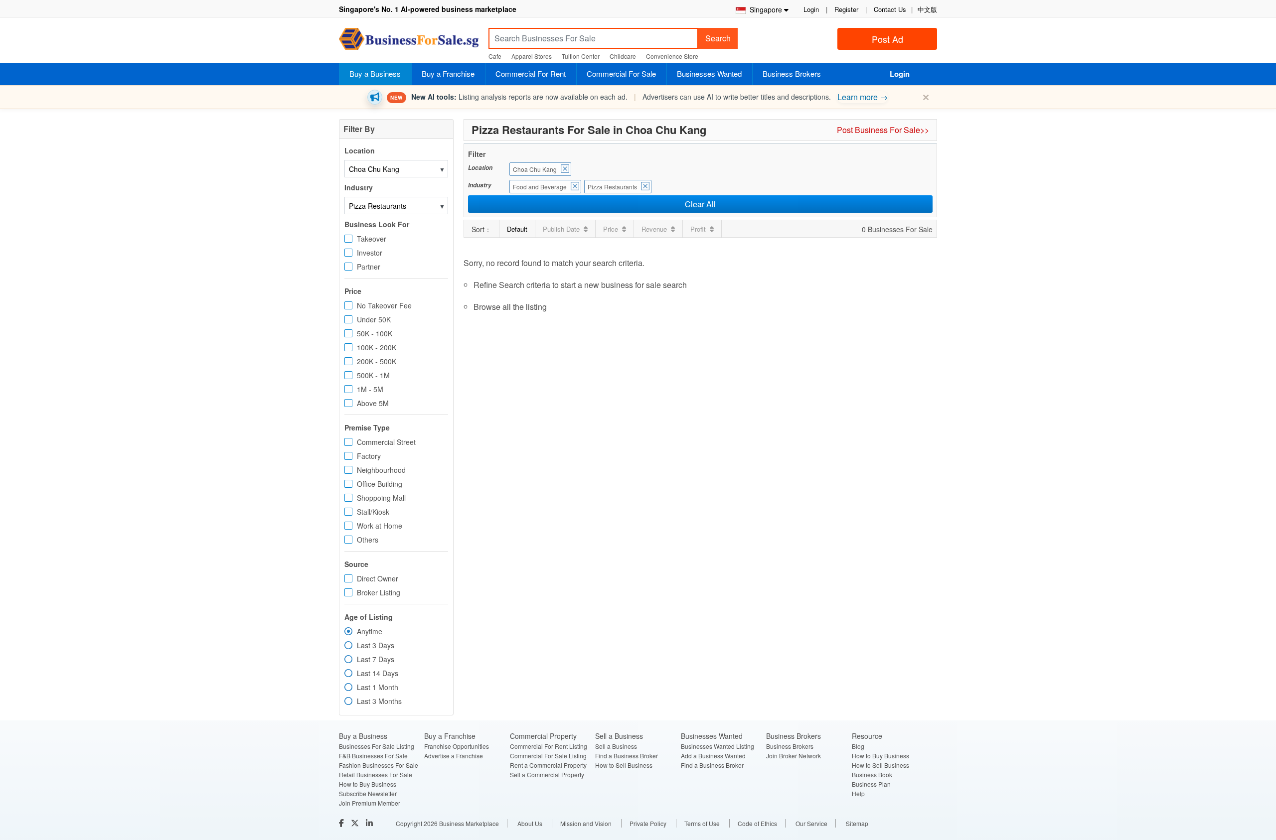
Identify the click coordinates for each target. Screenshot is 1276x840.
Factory (369, 456)
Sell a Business (616, 746)
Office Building (379, 484)
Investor (369, 253)
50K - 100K (374, 333)
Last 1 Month (377, 687)
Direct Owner (377, 578)
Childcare (623, 56)
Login (811, 9)
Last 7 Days (375, 659)
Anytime (369, 631)
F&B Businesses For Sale (373, 755)
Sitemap (857, 823)
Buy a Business (375, 73)
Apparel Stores (531, 56)
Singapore (764, 9)
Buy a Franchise (448, 73)
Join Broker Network (793, 755)
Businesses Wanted (709, 73)
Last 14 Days (377, 673)
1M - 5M (370, 389)
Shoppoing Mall (381, 498)
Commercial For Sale (621, 73)
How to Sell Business (623, 765)
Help (858, 793)
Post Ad (887, 38)
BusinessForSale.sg (408, 42)
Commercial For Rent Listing (548, 746)
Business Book (872, 774)
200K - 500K (376, 361)
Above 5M (373, 403)
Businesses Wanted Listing (717, 746)
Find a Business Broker (626, 755)
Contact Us (890, 9)
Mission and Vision (586, 823)
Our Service (811, 823)
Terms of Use (702, 823)
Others (367, 540)
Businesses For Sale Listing (376, 746)
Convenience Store (672, 56)
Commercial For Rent (530, 73)
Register (846, 9)
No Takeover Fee (384, 305)
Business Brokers (792, 73)
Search (718, 38)
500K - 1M (373, 375)
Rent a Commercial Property (548, 765)
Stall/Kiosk (373, 512)
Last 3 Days (375, 645)
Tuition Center (581, 56)
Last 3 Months (379, 701)
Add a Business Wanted (713, 755)
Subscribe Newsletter (368, 793)
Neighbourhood (381, 470)
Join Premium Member (369, 803)
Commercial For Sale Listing (548, 755)
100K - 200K (376, 347)
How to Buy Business (367, 784)
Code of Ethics (757, 823)
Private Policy (648, 823)
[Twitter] (356, 823)
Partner (368, 267)
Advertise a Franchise (453, 755)
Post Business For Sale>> (883, 130)
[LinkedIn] (370, 823)
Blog (858, 746)
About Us (529, 823)
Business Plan (871, 784)
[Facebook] (342, 823)
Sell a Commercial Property (547, 774)
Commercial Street (386, 442)
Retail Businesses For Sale (375, 774)
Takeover (371, 239)
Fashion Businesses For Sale (378, 765)
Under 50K (374, 319)
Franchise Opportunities (456, 746)
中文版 (927, 9)
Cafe (494, 56)
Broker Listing (378, 592)
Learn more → (862, 97)
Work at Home (379, 526)
